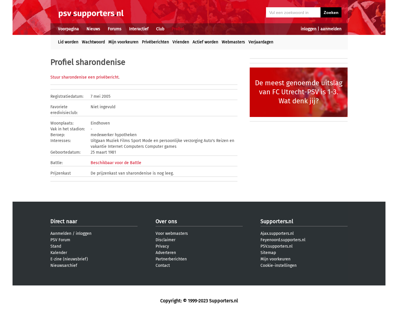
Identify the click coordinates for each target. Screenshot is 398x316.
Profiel (178, 28)
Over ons (166, 221)
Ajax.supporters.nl (277, 233)
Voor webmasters (172, 233)
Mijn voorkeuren (123, 42)
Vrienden (180, 42)
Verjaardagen (261, 42)
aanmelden (330, 28)
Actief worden (205, 42)
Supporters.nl (276, 221)
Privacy (162, 246)
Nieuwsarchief (63, 265)
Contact (163, 265)
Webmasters (233, 42)
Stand (55, 246)
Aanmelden (60, 233)
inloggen (308, 28)
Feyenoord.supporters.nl (282, 239)
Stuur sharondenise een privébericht (84, 77)
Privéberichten (155, 42)
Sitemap (268, 252)
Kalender (58, 252)
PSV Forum (60, 239)
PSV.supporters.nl (276, 246)
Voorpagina (68, 28)
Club (160, 28)
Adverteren (166, 252)
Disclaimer (165, 239)
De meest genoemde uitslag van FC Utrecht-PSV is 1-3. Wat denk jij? (298, 92)
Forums (114, 28)
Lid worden (68, 42)
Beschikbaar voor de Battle (116, 162)
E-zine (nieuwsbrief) (69, 259)
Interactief (139, 28)
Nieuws (93, 28)
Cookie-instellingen (278, 265)
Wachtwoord (93, 42)
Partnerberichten (171, 259)
